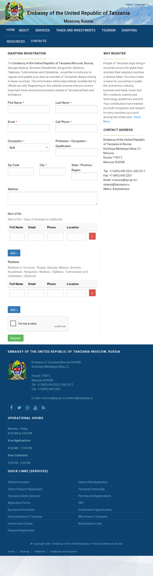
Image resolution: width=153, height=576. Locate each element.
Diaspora (129, 30)
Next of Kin (15, 214)
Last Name (62, 102)
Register (15, 338)
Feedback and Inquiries (63, 551)
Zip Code (13, 165)
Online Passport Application (25, 489)
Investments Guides (20, 523)
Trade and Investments (75, 30)
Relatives (13, 262)
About (24, 30)
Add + (14, 253)
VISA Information (18, 482)
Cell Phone (62, 122)
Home (10, 30)
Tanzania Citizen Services (24, 496)
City (42, 165)
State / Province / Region (82, 167)
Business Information (21, 509)
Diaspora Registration (21, 530)
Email (11, 122)
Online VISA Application (93, 482)
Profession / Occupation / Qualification (71, 143)
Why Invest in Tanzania (92, 516)
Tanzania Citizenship (91, 489)
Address (13, 189)
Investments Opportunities (95, 509)
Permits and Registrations (94, 496)
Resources (16, 41)
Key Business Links (90, 523)
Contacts (38, 41)
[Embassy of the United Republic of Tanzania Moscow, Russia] (16, 11)
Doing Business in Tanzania (25, 516)
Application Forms (19, 502)
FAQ (80, 502)
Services (42, 30)
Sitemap (24, 551)
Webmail (40, 551)
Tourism (109, 30)
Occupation (15, 141)
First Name (15, 102)
